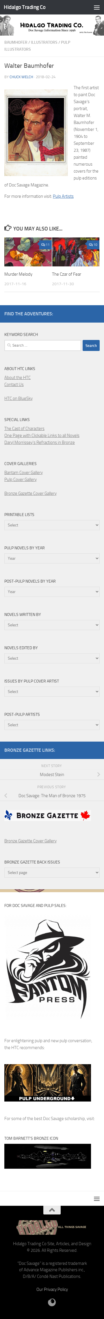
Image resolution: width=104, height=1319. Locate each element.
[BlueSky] (52, 1302)
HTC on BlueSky (18, 398)
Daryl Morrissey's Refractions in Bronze (39, 442)
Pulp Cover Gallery (20, 479)
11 (48, 245)
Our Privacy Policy (52, 1289)
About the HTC (17, 377)
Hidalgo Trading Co (24, 7)
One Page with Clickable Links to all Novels (41, 435)
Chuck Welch (21, 77)
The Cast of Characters (24, 428)
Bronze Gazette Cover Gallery (30, 493)
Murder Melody (18, 274)
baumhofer (15, 42)
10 (95, 245)
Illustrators (44, 42)
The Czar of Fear (66, 274)
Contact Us (14, 384)
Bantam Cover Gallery (23, 472)
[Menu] (97, 7)
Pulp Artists (63, 196)
